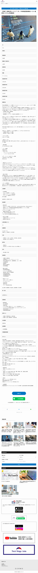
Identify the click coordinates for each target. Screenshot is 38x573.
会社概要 (3, 563)
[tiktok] (17, 568)
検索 (19, 464)
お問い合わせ (3, 564)
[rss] (22, 568)
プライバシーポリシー (5, 565)
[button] (7, 409)
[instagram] (15, 568)
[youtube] (20, 568)
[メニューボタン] (36, 1)
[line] (19, 568)
